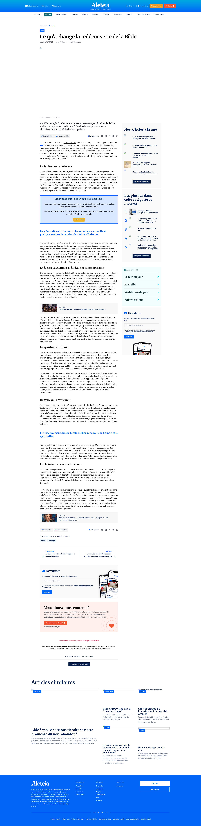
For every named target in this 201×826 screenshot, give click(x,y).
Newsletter (100, 786)
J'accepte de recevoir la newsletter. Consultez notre (68, 586)
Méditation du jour (136, 292)
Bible (43, 541)
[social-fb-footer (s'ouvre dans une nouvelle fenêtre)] (98, 812)
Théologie (51, 541)
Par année (120, 786)
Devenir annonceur (105, 819)
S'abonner (154, 783)
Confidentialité (146, 819)
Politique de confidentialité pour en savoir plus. (140, 332)
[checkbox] (42, 586)
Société (142, 691)
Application (100, 789)
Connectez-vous (87, 656)
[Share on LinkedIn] (106, 136)
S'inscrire (47, 592)
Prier (46, 15)
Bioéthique (37, 691)
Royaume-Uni (109, 691)
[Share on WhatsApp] (117, 136)
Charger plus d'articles (141, 182)
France (107, 728)
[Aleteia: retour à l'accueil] (100, 5)
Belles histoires (61, 15)
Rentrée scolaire (159, 15)
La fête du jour (133, 277)
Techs (142, 730)
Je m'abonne (155, 6)
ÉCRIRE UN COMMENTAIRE (79, 664)
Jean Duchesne (61, 42)
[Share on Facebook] (102, 136)
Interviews (74, 15)
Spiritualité (129, 15)
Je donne (169, 6)
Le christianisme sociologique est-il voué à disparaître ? (82, 309)
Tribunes (85, 15)
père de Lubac (59, 331)
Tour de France (70, 142)
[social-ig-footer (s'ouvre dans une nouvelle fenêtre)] (106, 812)
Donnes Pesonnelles (132, 819)
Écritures (52, 26)
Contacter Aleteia (118, 819)
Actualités (95, 15)
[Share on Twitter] (109, 136)
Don (97, 798)
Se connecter (144, 6)
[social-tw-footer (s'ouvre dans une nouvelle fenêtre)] (102, 812)
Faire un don (79, 219)
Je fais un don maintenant (54, 623)
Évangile (129, 284)
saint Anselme (51, 379)
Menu (38, 15)
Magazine (99, 792)
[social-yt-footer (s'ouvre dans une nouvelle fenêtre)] (94, 812)
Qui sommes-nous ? (78, 819)
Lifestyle (106, 15)
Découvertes (117, 15)
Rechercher (57, 6)
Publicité (99, 801)
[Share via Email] (113, 136)
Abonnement (100, 795)
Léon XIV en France (143, 15)
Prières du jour (133, 299)
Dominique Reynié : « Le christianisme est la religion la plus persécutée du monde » (83, 519)
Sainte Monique (106, 9)
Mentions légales (91, 819)
